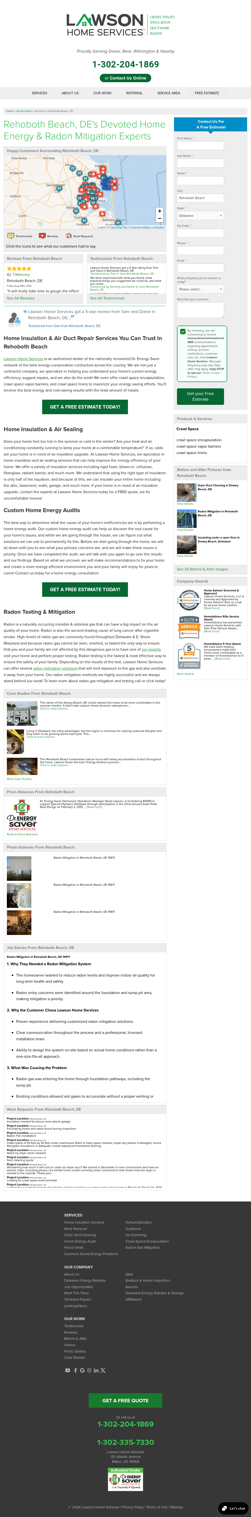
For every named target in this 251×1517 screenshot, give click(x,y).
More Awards (185, 674)
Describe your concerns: (193, 299)
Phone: (182, 243)
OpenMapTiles (119, 227)
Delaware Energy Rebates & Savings (155, 1293)
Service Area (168, 93)
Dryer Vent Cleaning (80, 1235)
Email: (182, 261)
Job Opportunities (78, 1287)
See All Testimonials (107, 298)
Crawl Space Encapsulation (147, 1241)
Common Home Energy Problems (91, 1254)
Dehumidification (139, 1222)
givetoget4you (75, 1306)
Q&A (129, 1274)
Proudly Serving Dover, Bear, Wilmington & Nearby (126, 51)
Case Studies (74, 1357)
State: (181, 208)
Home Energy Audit (80, 1241)
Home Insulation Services (84, 1222)
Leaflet (101, 227)
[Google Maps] (82, 1370)
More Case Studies (19, 779)
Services (39, 93)
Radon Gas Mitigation (143, 1247)
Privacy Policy (133, 1507)
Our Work (102, 93)
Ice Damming (136, 1235)
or (125, 78)
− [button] (159, 218)
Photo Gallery (75, 1351)
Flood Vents (73, 1247)
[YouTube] (68, 1370)
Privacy (192, 376)
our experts (151, 649)
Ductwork (133, 1229)
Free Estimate (207, 93)
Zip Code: (184, 226)
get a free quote (125, 1400)
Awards (132, 1287)
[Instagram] (89, 1370)
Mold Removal (75, 1229)
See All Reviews (21, 298)
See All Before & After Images (202, 569)
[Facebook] (75, 1370)
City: (181, 191)
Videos (69, 1345)
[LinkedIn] (96, 1370)
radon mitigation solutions (55, 668)
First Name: (185, 138)
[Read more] (212, 608)
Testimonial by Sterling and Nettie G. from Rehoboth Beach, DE (124, 288)
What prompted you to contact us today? (199, 280)
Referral (134, 93)
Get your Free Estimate (200, 396)
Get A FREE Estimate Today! (85, 407)
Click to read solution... (55, 708)
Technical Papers (77, 1299)
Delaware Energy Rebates (85, 1280)
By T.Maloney (18, 274)
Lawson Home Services (23, 359)
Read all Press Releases (22, 834)
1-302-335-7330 (125, 1442)
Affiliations (134, 1299)
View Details (185, 504)
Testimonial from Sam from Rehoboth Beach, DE (64, 326)
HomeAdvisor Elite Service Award (221, 618)
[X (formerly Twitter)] (103, 1370)
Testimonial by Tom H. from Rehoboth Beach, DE (122, 273)
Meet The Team (76, 1293)
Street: (182, 173)
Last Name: (185, 156)
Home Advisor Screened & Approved (221, 592)
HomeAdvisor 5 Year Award (222, 644)
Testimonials (74, 1326)
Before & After (75, 1338)
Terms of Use (210, 373)
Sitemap (176, 1507)
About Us (70, 93)
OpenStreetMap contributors (148, 227)
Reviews (70, 1332)
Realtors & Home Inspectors (148, 1280)
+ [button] (159, 211)
